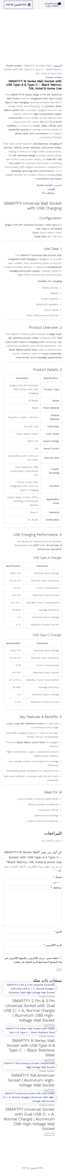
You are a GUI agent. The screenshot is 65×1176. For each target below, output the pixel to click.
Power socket (14, 65)
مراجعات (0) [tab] (48, 193)
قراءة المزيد (49, 1024)
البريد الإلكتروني (53, 945)
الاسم (58, 931)
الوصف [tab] (51, 189)
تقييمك (57, 877)
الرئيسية (58, 65)
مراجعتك (56, 887)
